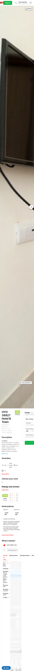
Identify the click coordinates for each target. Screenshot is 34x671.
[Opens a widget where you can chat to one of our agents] (6, 668)
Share (29, 8)
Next (31, 207)
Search (7, 3)
